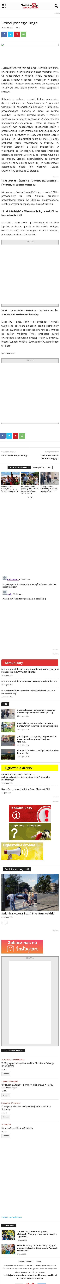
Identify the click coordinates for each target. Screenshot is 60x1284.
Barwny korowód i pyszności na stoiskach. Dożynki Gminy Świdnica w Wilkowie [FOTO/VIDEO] (30, 489)
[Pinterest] (17, 34)
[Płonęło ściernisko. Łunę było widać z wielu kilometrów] (8, 754)
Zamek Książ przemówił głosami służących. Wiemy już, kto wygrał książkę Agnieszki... (37, 1234)
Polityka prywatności (25, 1261)
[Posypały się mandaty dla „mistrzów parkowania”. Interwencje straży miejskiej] (8, 727)
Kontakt (39, 1261)
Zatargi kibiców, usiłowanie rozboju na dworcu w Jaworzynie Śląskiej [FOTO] (48, 488)
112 (5, 704)
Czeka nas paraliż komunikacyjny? (50, 457)
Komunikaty (14, 663)
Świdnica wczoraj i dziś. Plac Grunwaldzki (27, 913)
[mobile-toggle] (3, 6)
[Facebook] (4, 34)
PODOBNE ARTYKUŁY (19, 467)
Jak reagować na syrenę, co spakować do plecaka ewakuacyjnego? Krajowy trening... (37, 739)
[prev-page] (28, 497)
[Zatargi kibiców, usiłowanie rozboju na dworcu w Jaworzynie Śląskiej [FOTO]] (49, 478)
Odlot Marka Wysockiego (14, 455)
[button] (56, 6)
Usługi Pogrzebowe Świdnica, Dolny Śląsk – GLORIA (25, 789)
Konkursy (8, 1225)
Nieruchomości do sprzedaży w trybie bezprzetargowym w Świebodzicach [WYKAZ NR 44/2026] (30, 670)
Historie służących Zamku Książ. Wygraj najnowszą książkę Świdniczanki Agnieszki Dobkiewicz (37, 1248)
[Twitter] (10, 34)
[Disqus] (30, 536)
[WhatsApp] (23, 34)
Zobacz (6, 1074)
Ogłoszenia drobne (19, 768)
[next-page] (31, 497)
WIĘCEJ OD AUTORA (42, 467)
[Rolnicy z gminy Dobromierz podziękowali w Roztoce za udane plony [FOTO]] (10, 478)
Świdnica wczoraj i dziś (17, 869)
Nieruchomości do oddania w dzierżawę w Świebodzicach (29, 681)
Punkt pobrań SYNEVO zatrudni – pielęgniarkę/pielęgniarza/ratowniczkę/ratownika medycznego (25, 777)
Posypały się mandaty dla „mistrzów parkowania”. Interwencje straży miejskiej (37, 724)
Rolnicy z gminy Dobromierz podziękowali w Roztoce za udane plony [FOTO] (10, 488)
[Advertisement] (30, 274)
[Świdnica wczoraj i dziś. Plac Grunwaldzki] (30, 892)
